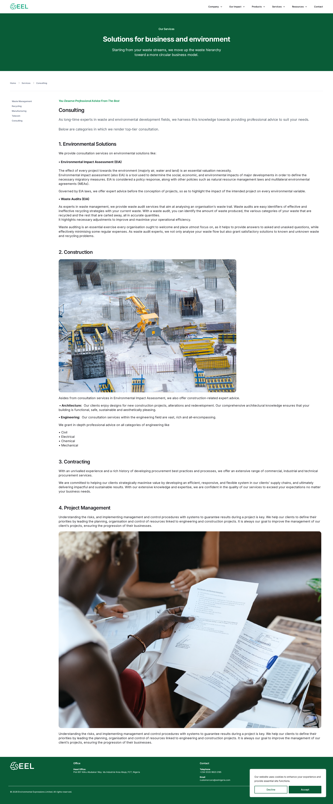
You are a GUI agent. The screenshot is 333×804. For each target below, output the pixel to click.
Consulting (41, 83)
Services (26, 83)
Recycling (17, 106)
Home (13, 83)
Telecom (16, 116)
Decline (271, 789)
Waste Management (22, 101)
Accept (305, 789)
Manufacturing (19, 111)
